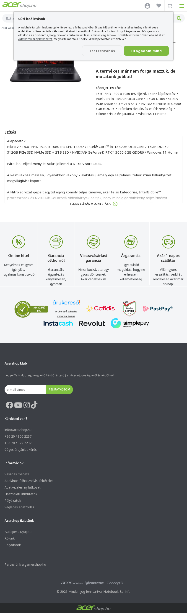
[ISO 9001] (127, 309)
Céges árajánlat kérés (21, 449)
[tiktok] (34, 405)
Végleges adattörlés (19, 507)
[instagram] (26, 405)
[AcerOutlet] (72, 583)
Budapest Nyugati (18, 531)
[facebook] (9, 405)
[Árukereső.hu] (66, 304)
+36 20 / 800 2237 (18, 436)
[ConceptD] (115, 583)
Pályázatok (13, 500)
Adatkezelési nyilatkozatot (35, 39)
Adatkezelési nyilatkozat (23, 487)
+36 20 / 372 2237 (18, 443)
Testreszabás (102, 50)
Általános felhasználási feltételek (29, 481)
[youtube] (18, 405)
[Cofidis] (100, 309)
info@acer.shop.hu (18, 430)
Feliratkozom (59, 389)
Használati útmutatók (21, 494)
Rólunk (10, 538)
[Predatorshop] (95, 583)
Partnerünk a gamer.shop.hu (25, 564)
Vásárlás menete (17, 474)
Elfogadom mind (146, 50)
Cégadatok (13, 545)
